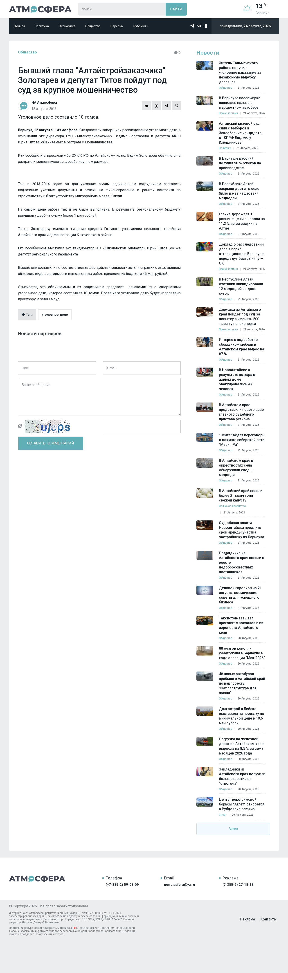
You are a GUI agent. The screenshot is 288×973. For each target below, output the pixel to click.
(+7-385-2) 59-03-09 (122, 885)
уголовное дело (55, 315)
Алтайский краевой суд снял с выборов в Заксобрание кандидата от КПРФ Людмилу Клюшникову (240, 133)
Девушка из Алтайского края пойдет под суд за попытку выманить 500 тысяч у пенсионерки (240, 316)
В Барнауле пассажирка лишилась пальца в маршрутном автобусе (239, 103)
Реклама (247, 919)
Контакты (268, 919)
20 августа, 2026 (248, 638)
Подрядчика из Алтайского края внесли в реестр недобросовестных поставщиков (241, 562)
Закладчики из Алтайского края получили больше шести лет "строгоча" (242, 776)
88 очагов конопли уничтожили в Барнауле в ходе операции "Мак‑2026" (242, 653)
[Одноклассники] (156, 105)
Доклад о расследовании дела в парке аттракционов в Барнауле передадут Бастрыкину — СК (241, 253)
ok (205, 26)
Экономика (67, 26)
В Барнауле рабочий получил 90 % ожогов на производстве (240, 163)
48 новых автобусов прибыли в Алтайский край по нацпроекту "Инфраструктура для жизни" (242, 683)
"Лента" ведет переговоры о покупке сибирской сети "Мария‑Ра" (242, 440)
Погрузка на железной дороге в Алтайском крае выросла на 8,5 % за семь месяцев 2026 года (241, 746)
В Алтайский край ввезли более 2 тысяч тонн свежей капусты (240, 495)
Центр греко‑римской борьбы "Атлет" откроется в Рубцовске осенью (241, 804)
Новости (207, 53)
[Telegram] (166, 105)
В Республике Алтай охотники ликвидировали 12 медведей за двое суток (241, 286)
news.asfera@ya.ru (179, 885)
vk (199, 26)
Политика (42, 26)
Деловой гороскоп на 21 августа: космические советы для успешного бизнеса (240, 595)
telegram (192, 26)
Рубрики (139, 26)
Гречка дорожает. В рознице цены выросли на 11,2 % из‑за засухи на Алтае (242, 221)
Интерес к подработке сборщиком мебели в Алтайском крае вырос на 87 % (241, 347)
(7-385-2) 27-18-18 (238, 885)
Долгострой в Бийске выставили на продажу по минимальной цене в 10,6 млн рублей (241, 716)
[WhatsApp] (176, 105)
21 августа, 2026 (248, 87)
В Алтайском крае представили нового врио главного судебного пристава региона (241, 412)
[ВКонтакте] (146, 105)
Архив (233, 828)
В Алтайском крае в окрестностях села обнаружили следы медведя (236, 467)
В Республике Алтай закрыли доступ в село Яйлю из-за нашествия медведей (239, 191)
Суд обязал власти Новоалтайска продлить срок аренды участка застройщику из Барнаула (241, 530)
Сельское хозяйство (232, 506)
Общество (93, 26)
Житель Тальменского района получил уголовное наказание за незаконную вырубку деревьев (240, 72)
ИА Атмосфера (40, 9)
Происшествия (228, 113)
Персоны (117, 26)
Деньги (19, 26)
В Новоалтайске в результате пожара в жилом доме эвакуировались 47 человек (237, 379)
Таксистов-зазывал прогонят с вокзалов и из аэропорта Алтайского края (241, 625)
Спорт (222, 814)
